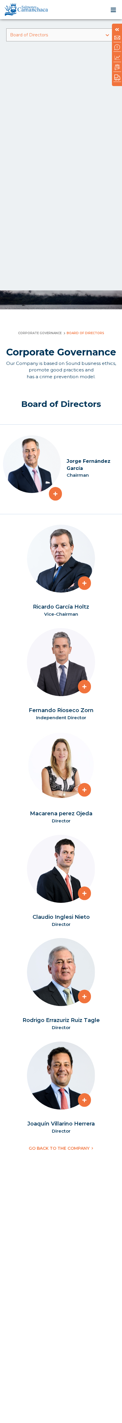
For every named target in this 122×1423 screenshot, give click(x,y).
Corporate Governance (40, 333)
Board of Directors (29, 35)
